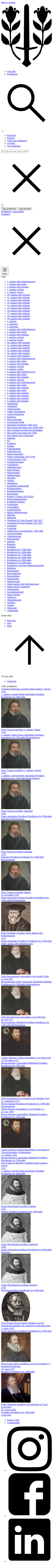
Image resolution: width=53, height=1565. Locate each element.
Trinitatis (11, 602)
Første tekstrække (15, 454)
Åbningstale (12, 610)
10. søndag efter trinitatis (18, 295)
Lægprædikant (14, 509)
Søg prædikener (9, 209)
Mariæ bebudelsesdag (17, 512)
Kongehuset (12, 494)
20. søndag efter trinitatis (18, 342)
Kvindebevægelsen (16, 502)
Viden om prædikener (17, 140)
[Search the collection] (26, 127)
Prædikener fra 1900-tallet (19, 560)
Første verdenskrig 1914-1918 (21, 456)
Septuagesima (13, 581)
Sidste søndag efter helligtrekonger (23, 584)
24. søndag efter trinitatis (18, 353)
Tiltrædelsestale (14, 600)
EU (8, 441)
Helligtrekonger (14, 467)
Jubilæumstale (13, 475)
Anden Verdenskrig (16, 411)
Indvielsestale (13, 472)
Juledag (10, 480)
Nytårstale (11, 528)
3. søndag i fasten (15, 369)
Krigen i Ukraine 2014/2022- (20, 496)
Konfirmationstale (15, 491)
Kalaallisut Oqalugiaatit (18, 486)
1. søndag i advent (15, 289)
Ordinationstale (14, 536)
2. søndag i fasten (15, 340)
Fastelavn (11, 443)
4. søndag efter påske (17, 374)
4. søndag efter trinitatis (18, 377)
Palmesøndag (13, 539)
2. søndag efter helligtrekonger (21, 329)
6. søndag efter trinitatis (18, 393)
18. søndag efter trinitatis (18, 316)
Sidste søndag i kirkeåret (18, 586)
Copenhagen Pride (15, 422)
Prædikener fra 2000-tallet (19, 563)
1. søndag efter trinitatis (18, 287)
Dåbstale (11, 438)
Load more (6, 1415)
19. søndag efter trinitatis (18, 318)
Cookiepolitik (13, 1422)
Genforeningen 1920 (16, 459)
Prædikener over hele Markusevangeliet (25, 565)
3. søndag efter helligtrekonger (21, 358)
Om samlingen (14, 146)
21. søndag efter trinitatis (18, 345)
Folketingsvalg (14, 451)
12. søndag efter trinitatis (18, 300)
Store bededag (13, 594)
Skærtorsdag (13, 589)
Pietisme (11, 541)
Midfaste (11, 515)
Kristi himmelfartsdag (17, 499)
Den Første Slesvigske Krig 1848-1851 (25, 427)
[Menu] (2, 131)
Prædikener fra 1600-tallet (19, 552)
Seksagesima (13, 578)
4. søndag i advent (15, 380)
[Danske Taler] (26, 66)
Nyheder (11, 143)
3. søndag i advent (15, 366)
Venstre (10, 605)
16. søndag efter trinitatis (18, 311)
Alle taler (11, 71)
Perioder (11, 138)
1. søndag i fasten (15, 292)
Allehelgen (12, 406)
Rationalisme (13, 571)
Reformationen (14, 573)
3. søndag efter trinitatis (18, 364)
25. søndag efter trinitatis (18, 356)
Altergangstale (13, 409)
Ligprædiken (13, 507)
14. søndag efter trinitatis (18, 305)
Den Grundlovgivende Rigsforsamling (25, 430)
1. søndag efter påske (17, 284)
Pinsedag (11, 544)
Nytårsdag (12, 525)
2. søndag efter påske (17, 332)
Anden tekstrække (15, 414)
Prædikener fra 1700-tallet (19, 555)
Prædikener (12, 74)
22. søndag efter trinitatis (18, 348)
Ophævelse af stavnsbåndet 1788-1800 (25, 531)
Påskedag (11, 568)
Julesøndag (12, 483)
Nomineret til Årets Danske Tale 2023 (24, 520)
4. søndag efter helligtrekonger (21, 372)
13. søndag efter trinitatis (18, 303)
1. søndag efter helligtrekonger (21, 281)
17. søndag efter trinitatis (18, 313)
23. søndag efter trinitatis (18, 350)
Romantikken (13, 576)
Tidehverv (11, 597)
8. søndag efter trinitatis (18, 398)
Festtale (10, 446)
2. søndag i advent (15, 337)
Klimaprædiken (14, 488)
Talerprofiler (18, 211)
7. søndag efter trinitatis (18, 395)
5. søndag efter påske (17, 385)
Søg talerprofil (25, 209)
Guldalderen (13, 464)
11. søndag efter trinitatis (18, 297)
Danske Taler (13, 1420)
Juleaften (11, 478)
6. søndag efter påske (17, 390)
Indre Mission (13, 470)
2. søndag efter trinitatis (18, 334)
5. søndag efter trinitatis (18, 387)
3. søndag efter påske (17, 361)
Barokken (11, 417)
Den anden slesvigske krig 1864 (22, 433)
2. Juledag (11, 321)
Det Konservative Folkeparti (20, 435)
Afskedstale (12, 403)
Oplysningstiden (14, 533)
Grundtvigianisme (15, 462)
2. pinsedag (12, 324)
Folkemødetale (14, 448)
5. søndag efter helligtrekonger (21, 382)
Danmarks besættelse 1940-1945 (22, 425)
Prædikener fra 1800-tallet (19, 557)
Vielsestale (12, 608)
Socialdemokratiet (15, 592)
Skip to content (8, 2)
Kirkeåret (11, 135)
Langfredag (12, 504)
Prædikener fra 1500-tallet (19, 549)
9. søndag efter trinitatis (18, 401)
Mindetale (11, 517)
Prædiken (11, 547)
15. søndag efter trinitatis (18, 308)
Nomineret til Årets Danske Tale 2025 (24, 523)
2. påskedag (12, 326)
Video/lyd (11, 681)
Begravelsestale (14, 419)
